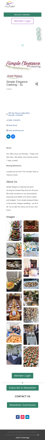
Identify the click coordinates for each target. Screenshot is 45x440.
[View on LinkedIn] (8, 138)
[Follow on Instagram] (38, 33)
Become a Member (22, 14)
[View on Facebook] (13, 138)
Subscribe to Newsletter (22, 387)
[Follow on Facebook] (38, 29)
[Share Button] (37, 84)
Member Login (22, 21)
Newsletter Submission (22, 405)
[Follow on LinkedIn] (38, 38)
